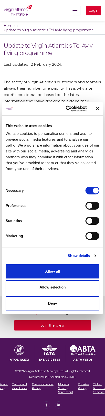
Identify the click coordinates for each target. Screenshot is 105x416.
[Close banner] (97, 108)
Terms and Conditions (19, 386)
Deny (52, 303)
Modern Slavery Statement (65, 388)
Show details (79, 256)
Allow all (52, 271)
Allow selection (53, 287)
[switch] (92, 206)
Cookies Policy (83, 386)
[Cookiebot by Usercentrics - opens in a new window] (66, 109)
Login (93, 10)
